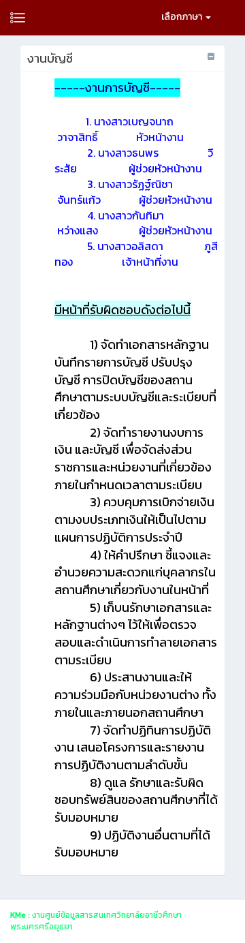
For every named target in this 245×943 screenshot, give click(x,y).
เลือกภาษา (182, 17)
